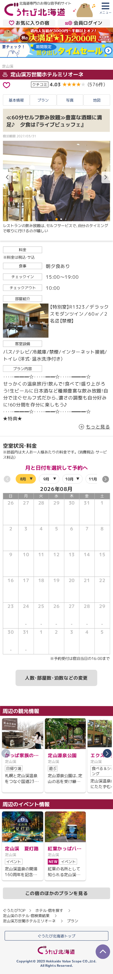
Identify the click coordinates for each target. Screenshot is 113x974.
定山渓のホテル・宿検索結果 (26, 915)
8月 (23, 478)
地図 (97, 100)
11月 (93, 478)
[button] (105, 177)
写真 (70, 100)
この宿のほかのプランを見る (56, 893)
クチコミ (39, 84)
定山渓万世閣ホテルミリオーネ (46, 74)
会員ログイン (88, 23)
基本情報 (16, 100)
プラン (43, 100)
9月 (46, 478)
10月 (69, 478)
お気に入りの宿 (32, 23)
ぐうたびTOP (14, 910)
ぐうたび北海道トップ (56, 935)
